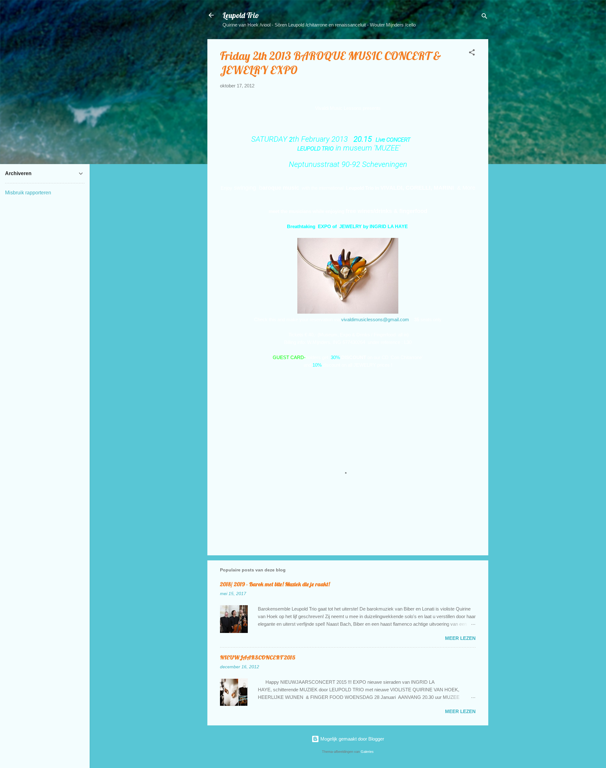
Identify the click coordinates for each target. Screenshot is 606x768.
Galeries (367, 751)
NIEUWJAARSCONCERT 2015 (257, 657)
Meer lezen (460, 638)
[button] (472, 53)
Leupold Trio (241, 15)
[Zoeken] (484, 17)
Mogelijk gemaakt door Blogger (351, 738)
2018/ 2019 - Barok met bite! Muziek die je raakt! (275, 584)
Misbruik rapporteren (28, 192)
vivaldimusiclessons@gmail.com (375, 319)
